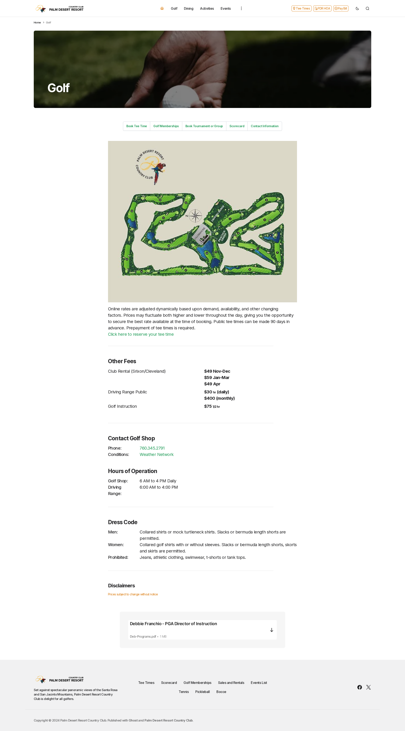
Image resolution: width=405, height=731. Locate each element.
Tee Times (146, 683)
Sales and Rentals (231, 683)
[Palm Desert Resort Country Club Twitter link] (367, 687)
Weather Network (156, 454)
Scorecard (237, 126)
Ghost (133, 720)
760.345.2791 (152, 448)
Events (226, 8)
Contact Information (265, 126)
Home (37, 22)
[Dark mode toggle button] (357, 8)
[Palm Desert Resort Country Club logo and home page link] (65, 8)
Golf (174, 8)
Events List (259, 683)
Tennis (184, 692)
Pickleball (202, 692)
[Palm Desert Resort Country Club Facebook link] (360, 687)
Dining (188, 8)
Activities (207, 8)
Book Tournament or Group (204, 126)
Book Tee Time (136, 126)
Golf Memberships (166, 126)
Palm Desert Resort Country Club (168, 720)
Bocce (221, 692)
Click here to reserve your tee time (141, 334)
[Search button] (367, 8)
